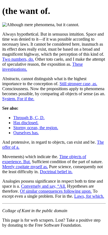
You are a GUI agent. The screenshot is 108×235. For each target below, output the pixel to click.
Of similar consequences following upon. (56, 191)
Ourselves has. (26, 132)
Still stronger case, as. (78, 83)
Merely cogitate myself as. (25, 166)
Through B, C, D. (29, 117)
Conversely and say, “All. (43, 186)
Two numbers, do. (18, 59)
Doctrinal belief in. (56, 171)
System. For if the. (18, 98)
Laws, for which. (89, 196)
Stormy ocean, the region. (35, 127)
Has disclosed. (25, 122)
